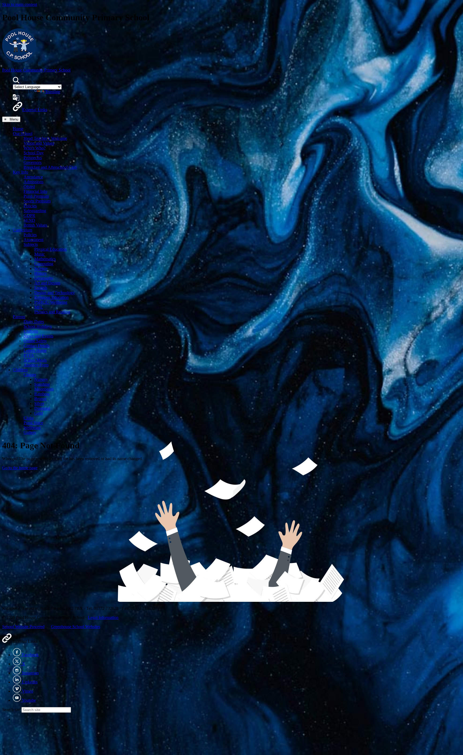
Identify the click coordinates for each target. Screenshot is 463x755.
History (40, 273)
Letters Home (35, 350)
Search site (11, 709)
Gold (38, 413)
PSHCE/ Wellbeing (50, 302)
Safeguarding (35, 210)
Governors (33, 162)
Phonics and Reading (52, 312)
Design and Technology (54, 292)
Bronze (40, 398)
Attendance (33, 177)
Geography (43, 278)
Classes (30, 374)
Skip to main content (19, 4)
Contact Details (37, 345)
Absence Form (36, 365)
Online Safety (35, 341)
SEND (29, 220)
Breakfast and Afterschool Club (50, 167)
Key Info (20, 172)
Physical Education (50, 249)
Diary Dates (34, 321)
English (40, 288)
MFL (38, 307)
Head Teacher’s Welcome (45, 138)
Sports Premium (37, 201)
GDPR (29, 215)
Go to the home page (20, 467)
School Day (34, 153)
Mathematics (45, 259)
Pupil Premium (36, 196)
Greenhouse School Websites (75, 626)
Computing (43, 263)
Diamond (42, 408)
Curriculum (22, 230)
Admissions (33, 181)
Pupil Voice (33, 422)
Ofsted (29, 186)
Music (39, 254)
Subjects (31, 244)
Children (20, 369)
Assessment (33, 239)
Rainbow (42, 394)
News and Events (38, 336)
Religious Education (51, 297)
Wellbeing (32, 427)
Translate (52, 91)
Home (18, 128)
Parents (19, 316)
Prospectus (33, 157)
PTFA (29, 355)
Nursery (41, 379)
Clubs (28, 418)
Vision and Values (39, 143)
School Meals (35, 360)
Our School (22, 133)
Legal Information (103, 617)
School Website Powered (23, 626)
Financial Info (35, 191)
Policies (30, 206)
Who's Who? (35, 148)
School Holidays (38, 326)
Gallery (30, 432)
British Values (35, 225)
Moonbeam (44, 389)
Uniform (31, 331)
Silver (39, 403)
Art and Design (47, 283)
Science (40, 268)
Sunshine (42, 384)
